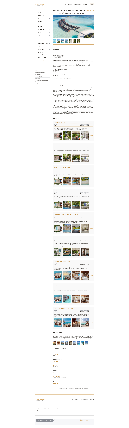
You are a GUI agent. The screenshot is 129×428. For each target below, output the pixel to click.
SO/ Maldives (37, 83)
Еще (82, 41)
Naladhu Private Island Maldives (40, 72)
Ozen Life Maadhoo (38, 74)
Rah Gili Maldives (37, 78)
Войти (92, 4)
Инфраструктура (69, 13)
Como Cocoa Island (38, 64)
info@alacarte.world (38, 410)
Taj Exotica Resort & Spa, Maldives (40, 85)
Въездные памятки (77, 4)
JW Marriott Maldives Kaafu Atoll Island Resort (41, 70)
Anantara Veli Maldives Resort (40, 62)
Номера (61, 13)
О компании (85, 4)
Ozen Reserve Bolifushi (38, 76)
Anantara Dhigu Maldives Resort (40, 60)
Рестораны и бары (79, 13)
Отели (65, 4)
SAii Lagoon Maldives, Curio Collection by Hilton (41, 81)
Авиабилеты (70, 4)
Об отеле (55, 13)
